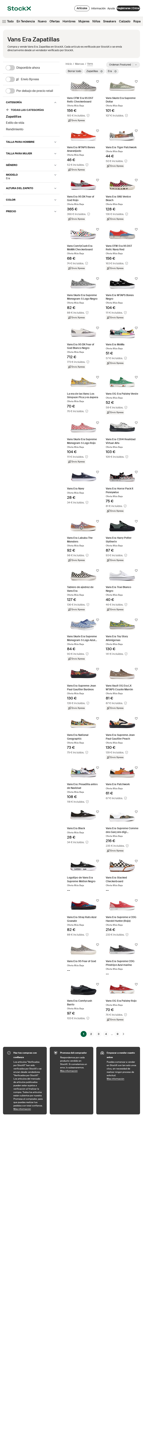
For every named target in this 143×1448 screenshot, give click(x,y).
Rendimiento (14, 129)
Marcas (79, 64)
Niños (96, 21)
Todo (10, 21)
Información (98, 9)
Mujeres (83, 21)
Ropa (137, 21)
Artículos (82, 8)
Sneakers (109, 21)
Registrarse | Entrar (128, 8)
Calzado (124, 21)
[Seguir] (97, 81)
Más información (28, 1109)
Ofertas (55, 21)
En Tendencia (26, 21)
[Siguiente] (123, 1034)
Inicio (69, 64)
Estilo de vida (15, 123)
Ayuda (111, 8)
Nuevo (42, 21)
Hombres (69, 21)
